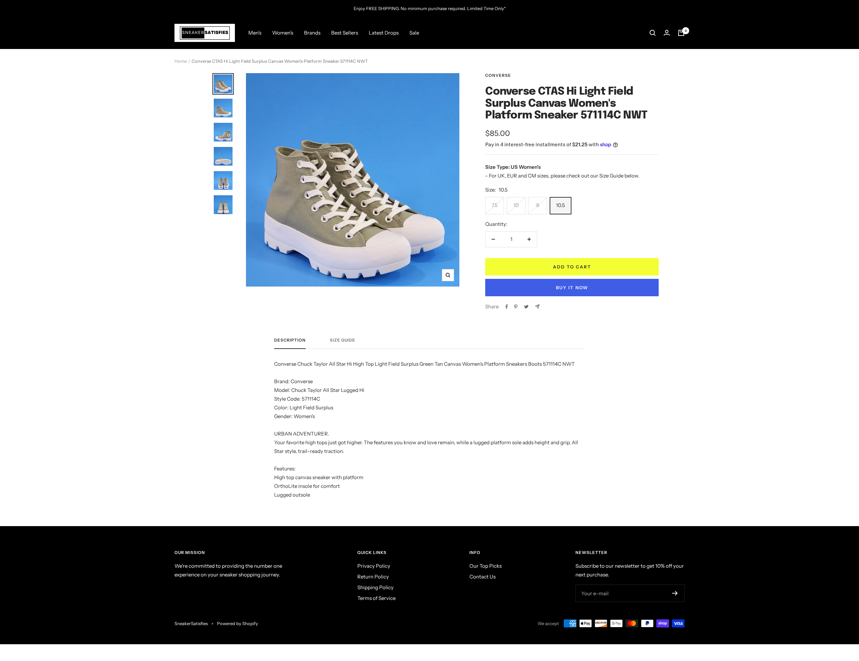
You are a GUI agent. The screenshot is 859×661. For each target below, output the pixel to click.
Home (180, 61)
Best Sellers (344, 33)
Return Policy (373, 576)
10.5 (560, 205)
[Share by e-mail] (537, 306)
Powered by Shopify (237, 623)
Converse (498, 75)
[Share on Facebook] (506, 306)
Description (290, 340)
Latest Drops (384, 33)
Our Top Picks (485, 566)
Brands (312, 33)
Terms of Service (376, 598)
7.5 (495, 205)
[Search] (653, 33)
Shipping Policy (375, 587)
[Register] (675, 593)
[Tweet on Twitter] (526, 306)
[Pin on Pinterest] (515, 306)
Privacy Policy (373, 566)
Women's (282, 33)
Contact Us (482, 576)
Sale (414, 33)
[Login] (667, 33)
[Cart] (681, 33)
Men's (254, 33)
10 (516, 205)
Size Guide (342, 340)
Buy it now (572, 287)
